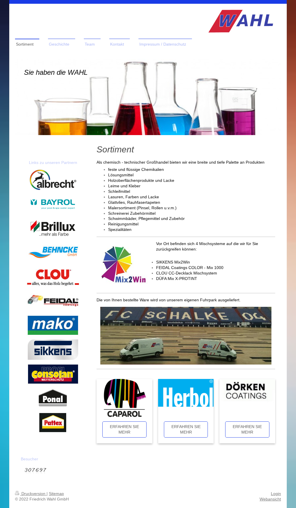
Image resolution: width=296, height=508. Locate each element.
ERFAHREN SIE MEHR (124, 429)
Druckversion (33, 493)
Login (276, 493)
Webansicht (270, 499)
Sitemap (56, 493)
